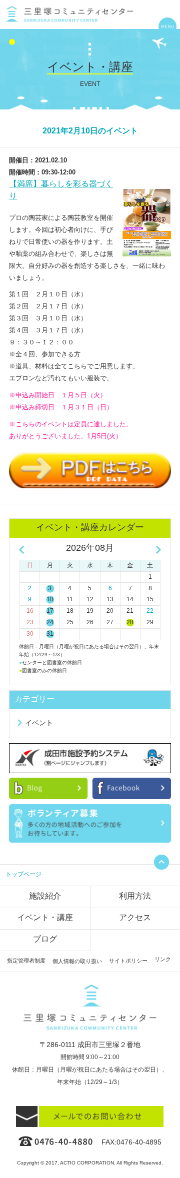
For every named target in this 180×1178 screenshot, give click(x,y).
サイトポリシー (128, 961)
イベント (39, 723)
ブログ (45, 939)
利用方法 (135, 896)
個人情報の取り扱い (77, 961)
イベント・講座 (45, 917)
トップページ (24, 874)
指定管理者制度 (26, 961)
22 (150, 610)
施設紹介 (45, 896)
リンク (162, 959)
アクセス (135, 917)
